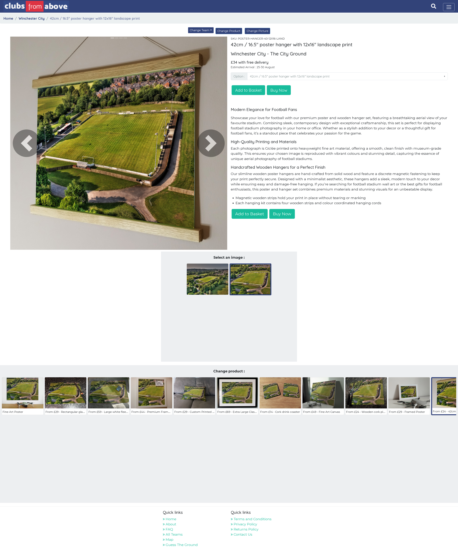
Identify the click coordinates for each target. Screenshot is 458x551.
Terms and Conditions (252, 519)
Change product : (229, 371)
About (170, 524)
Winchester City (32, 18)
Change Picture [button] (257, 31)
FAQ (169, 529)
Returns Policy (245, 529)
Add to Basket (248, 90)
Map (169, 539)
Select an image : (229, 257)
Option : (239, 76)
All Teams (174, 534)
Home (8, 18)
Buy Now (278, 90)
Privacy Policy (245, 524)
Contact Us (242, 534)
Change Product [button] (228, 31)
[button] (26, 143)
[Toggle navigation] (449, 7)
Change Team (199, 30)
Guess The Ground (181, 545)
